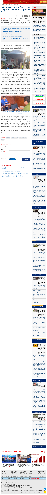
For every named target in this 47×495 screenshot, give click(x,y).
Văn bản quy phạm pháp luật (39, 99)
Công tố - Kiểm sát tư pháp (6, 4)
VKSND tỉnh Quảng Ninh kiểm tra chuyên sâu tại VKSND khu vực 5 (39, 130)
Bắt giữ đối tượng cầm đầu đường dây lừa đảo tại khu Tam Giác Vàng (15, 175)
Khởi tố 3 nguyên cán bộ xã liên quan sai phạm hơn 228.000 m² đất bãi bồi (39, 319)
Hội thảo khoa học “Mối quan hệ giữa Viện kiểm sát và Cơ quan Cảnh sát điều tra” (39, 230)
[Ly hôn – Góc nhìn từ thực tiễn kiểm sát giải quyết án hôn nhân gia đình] (35, 210)
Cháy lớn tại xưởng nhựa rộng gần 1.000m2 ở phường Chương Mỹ (39, 301)
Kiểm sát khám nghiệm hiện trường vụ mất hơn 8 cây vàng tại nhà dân (39, 49)
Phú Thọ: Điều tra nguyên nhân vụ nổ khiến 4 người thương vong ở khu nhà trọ (41, 312)
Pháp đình (35, 174)
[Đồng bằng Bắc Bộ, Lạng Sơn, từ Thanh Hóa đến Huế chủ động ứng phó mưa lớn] (35, 278)
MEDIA (34, 7)
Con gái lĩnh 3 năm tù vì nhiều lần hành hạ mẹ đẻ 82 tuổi (39, 65)
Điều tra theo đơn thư (14, 476)
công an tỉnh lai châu (23, 137)
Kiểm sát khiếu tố (5, 476)
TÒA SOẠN (8, 478)
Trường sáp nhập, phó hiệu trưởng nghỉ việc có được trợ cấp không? (39, 401)
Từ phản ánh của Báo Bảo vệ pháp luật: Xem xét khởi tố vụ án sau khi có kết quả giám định (39, 428)
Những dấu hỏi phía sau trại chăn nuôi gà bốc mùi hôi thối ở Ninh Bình (41, 417)
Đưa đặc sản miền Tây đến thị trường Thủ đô (39, 270)
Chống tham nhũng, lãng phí (39, 341)
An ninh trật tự (16, 4)
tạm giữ (2, 139)
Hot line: (33, 478)
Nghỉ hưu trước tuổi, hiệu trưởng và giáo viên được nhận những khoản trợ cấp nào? (39, 391)
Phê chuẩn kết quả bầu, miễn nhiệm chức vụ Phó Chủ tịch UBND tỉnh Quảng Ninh (39, 59)
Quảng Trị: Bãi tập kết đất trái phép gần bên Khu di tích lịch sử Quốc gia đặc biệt (39, 77)
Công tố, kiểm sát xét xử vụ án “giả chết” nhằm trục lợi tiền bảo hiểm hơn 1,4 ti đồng (39, 196)
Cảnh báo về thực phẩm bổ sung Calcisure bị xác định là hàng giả (39, 254)
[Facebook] (25, 16)
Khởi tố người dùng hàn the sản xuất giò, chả (39, 169)
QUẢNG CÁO (15, 478)
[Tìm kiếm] (43, 478)
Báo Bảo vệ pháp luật (38, 446)
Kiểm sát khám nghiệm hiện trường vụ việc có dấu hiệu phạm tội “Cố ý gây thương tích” (39, 124)
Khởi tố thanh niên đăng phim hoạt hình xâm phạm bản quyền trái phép (39, 154)
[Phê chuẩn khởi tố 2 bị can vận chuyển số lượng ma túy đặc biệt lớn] (35, 147)
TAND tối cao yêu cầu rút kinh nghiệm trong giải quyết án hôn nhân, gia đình (39, 236)
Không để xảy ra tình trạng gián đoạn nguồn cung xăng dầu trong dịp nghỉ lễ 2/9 (39, 259)
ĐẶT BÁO (22, 478)
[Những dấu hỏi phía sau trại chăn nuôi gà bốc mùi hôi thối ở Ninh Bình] (35, 416)
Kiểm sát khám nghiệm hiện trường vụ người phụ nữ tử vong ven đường (39, 334)
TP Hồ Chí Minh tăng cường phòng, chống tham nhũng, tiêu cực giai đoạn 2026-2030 (39, 357)
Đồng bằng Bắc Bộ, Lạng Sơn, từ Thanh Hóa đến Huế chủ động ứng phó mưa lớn (41, 280)
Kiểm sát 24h (36, 106)
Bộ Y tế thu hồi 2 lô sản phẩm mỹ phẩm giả (39, 291)
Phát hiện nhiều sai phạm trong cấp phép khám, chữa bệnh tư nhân (39, 369)
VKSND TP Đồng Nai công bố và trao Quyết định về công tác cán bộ (39, 90)
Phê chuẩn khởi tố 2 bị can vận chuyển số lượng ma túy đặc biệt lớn (41, 149)
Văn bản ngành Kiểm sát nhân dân (39, 102)
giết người (8, 137)
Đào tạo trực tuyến (31, 494)
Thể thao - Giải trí (41, 476)
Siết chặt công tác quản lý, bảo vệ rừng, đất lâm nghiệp (39, 38)
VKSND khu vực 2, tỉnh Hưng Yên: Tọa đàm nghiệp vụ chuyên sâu (39, 219)
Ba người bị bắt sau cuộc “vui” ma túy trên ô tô (11, 171)
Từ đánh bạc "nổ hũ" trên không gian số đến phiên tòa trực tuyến (39, 44)
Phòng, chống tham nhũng (23, 471)
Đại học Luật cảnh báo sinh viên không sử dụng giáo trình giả (39, 287)
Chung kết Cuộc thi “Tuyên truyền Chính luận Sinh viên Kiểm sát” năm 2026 (39, 54)
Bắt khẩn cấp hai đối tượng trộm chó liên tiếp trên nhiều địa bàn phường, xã (16, 177)
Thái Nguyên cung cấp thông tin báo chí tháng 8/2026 (39, 296)
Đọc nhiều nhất (37, 34)
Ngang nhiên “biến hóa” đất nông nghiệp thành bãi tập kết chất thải (39, 329)
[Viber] (27, 16)
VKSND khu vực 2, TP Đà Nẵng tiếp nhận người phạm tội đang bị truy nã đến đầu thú (39, 118)
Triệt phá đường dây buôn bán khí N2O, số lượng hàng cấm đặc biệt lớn (39, 265)
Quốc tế (30, 476)
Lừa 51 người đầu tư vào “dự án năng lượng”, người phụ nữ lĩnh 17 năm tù (39, 186)
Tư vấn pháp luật (37, 380)
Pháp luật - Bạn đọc (38, 306)
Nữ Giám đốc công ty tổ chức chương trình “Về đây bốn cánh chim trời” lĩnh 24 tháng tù (39, 71)
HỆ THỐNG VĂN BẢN (39, 95)
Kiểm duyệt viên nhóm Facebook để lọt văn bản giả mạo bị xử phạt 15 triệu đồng (16, 168)
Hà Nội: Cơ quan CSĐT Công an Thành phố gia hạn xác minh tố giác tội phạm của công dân (39, 84)
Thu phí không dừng (22, 494)
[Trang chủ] (2, 478)
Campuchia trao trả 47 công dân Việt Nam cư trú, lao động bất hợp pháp (39, 324)
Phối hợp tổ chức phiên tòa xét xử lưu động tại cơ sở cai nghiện (39, 191)
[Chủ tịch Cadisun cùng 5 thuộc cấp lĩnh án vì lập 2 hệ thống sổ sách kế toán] (35, 177)
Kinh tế (34, 241)
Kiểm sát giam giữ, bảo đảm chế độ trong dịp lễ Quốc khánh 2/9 (41, 112)
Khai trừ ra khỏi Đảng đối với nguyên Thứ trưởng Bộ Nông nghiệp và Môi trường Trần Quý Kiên (39, 363)
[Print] (22, 16)
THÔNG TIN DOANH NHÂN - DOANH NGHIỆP (11, 451)
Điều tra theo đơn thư (38, 412)
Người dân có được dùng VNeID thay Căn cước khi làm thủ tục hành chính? (41, 385)
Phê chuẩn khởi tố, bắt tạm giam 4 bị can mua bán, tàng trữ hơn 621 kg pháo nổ (39, 159)
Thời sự (3, 471)
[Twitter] (29, 16)
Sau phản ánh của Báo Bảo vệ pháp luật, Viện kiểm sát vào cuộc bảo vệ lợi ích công (39, 434)
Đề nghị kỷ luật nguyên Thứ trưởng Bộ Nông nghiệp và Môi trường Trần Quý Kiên (39, 375)
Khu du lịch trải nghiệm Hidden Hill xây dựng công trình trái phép (39, 441)
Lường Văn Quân (14, 137)
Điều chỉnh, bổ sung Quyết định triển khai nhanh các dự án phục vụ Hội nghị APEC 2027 (41, 247)
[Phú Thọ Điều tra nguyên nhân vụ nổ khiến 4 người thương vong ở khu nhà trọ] (35, 310)
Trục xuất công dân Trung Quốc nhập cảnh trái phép (12, 169)
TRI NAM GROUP (4, 494)
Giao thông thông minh (13, 494)
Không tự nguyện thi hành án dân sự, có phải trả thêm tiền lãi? (39, 406)
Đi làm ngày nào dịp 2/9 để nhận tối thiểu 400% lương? (39, 397)
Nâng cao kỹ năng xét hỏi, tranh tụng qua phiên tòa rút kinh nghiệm (39, 224)
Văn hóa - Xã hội (37, 274)
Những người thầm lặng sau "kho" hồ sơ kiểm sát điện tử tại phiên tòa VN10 (39, 202)
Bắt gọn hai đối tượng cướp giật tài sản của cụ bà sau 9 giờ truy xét (15, 173)
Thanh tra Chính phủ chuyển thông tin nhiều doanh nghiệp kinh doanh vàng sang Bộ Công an (41, 349)
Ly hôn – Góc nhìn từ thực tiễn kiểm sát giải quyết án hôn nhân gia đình (41, 213)
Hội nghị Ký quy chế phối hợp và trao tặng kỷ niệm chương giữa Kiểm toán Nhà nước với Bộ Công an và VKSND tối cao (39, 20)
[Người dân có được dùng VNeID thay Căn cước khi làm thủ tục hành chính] (35, 383)
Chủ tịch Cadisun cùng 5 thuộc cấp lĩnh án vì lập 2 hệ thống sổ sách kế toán (41, 180)
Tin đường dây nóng (41, 471)
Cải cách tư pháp (37, 207)
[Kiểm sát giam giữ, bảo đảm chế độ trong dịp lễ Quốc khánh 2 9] (35, 110)
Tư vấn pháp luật (23, 473)
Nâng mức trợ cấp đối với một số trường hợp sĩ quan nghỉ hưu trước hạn (39, 136)
